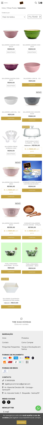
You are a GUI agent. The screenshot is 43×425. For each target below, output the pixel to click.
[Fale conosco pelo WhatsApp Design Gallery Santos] (38, 408)
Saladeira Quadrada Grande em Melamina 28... (11, 299)
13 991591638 (10, 381)
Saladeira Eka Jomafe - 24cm (32, 113)
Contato (5, 342)
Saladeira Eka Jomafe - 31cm (11, 183)
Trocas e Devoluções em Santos (31, 348)
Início (4, 8)
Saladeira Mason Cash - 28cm (11, 79)
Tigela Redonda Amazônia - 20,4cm (11, 264)
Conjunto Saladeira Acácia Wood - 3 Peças (32, 224)
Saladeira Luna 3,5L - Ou (11, 112)
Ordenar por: (6, 12)
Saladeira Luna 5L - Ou (32, 78)
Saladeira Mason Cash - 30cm (11, 45)
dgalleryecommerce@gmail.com (17, 384)
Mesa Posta (11, 8)
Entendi (21, 422)
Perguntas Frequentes (11, 347)
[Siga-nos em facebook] (8, 402)
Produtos (25, 338)
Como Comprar (27, 342)
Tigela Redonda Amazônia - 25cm (32, 265)
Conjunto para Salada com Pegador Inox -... (32, 183)
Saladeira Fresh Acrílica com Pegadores (11, 147)
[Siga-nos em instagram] (4, 402)
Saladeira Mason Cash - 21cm (32, 45)
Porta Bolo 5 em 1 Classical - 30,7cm (32, 142)
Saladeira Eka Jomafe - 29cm (11, 224)
